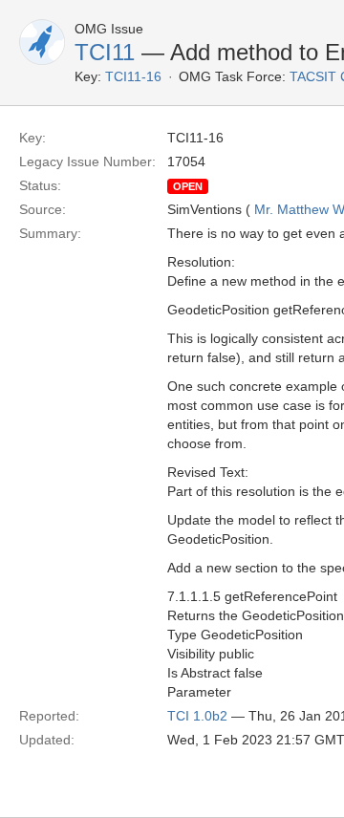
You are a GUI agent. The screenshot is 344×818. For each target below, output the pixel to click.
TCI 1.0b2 (197, 715)
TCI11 (105, 52)
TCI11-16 (133, 76)
